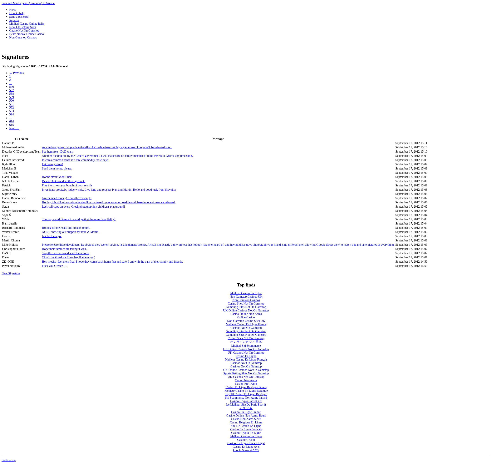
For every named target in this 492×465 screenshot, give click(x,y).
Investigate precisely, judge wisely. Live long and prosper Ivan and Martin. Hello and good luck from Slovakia (109, 189)
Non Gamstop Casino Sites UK (246, 320)
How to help (16, 13)
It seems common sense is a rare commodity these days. (75, 160)
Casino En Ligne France (246, 412)
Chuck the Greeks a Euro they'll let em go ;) (68, 257)
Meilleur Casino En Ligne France (246, 324)
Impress (14, 20)
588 (11, 93)
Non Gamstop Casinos (23, 37)
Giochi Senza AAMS (246, 450)
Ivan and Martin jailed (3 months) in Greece (28, 3)
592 (11, 107)
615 (11, 124)
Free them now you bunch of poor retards (67, 185)
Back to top (9, 460)
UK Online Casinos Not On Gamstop (246, 310)
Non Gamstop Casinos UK (246, 296)
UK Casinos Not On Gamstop (246, 352)
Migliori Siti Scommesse (246, 345)
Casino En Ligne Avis (246, 446)
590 (11, 100)
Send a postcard (18, 16)
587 (11, 90)
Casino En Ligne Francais (246, 429)
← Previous (16, 72)
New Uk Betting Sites (22, 27)
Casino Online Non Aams (246, 314)
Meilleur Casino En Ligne (246, 293)
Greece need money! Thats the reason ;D (66, 198)
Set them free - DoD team (57, 151)
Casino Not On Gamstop (24, 30)
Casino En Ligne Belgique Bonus (246, 387)
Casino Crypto (246, 439)
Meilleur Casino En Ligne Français (246, 359)
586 (11, 86)
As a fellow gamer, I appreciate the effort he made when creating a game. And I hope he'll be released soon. (107, 147)
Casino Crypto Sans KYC (246, 401)
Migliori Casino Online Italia (26, 23)
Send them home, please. (57, 168)
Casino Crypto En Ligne (246, 432)
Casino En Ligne (246, 356)
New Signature (11, 273)
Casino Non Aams (246, 380)
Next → (14, 128)
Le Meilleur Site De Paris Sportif (246, 404)
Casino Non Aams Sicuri (246, 419)
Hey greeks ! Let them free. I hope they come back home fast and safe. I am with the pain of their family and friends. (112, 261)
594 (11, 114)
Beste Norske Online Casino (26, 34)
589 (11, 97)
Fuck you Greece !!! (54, 265)
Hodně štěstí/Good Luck (57, 177)
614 (11, 121)
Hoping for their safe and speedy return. (66, 227)
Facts (12, 9)
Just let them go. (52, 236)
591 (11, 104)
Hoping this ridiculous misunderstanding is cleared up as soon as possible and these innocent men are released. (108, 202)
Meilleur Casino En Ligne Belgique (246, 390)
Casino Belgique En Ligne (246, 422)
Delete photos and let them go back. (63, 181)
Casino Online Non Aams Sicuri (246, 415)
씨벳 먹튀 (246, 408)
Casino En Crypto (246, 383)
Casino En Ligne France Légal (246, 443)
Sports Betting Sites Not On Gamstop (246, 373)
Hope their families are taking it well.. (64, 248)
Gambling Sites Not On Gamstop (246, 307)
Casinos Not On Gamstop (246, 327)
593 (11, 111)
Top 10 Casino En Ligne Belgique (246, 394)
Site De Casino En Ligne (246, 425)
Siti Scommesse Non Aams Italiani (246, 397)
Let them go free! (52, 164)
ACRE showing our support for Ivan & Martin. (70, 232)
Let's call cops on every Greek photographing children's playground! (83, 206)
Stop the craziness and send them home (65, 253)
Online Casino (246, 317)
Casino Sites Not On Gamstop (246, 303)
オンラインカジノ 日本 (246, 341)
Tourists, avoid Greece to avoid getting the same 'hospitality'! (79, 219)
